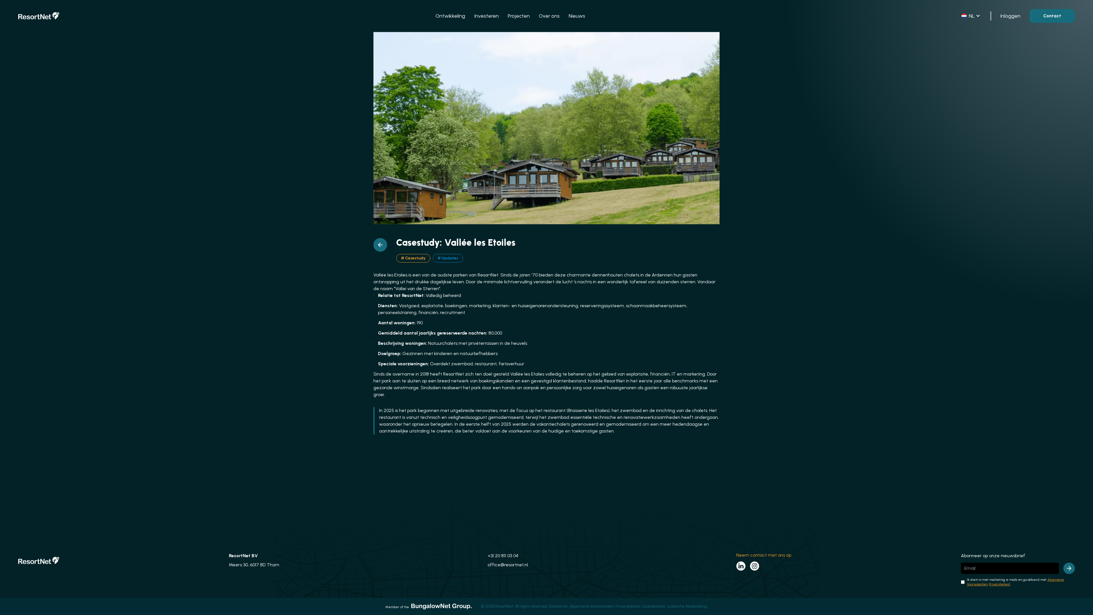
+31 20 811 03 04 (503, 555)
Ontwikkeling (450, 16)
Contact (1052, 16)
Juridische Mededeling (687, 606)
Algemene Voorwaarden (592, 606)
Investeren (486, 16)
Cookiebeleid (653, 606)
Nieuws (577, 16)
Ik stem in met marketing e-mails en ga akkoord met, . (1015, 582)
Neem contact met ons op (763, 555)
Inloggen (1010, 16)
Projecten (519, 16)
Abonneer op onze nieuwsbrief (993, 555)
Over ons (549, 16)
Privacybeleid (999, 584)
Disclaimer (558, 606)
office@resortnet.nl (508, 564)
